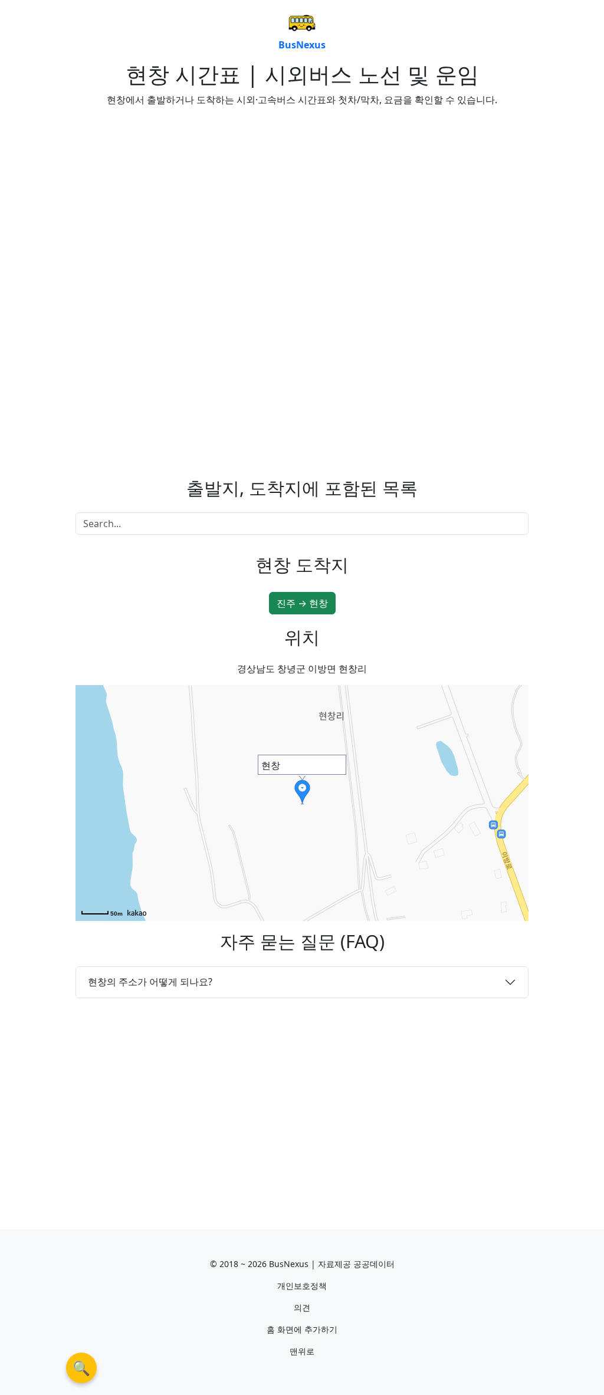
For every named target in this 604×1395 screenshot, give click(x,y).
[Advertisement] (184, 198)
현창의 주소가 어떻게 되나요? (150, 981)
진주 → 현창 (302, 603)
